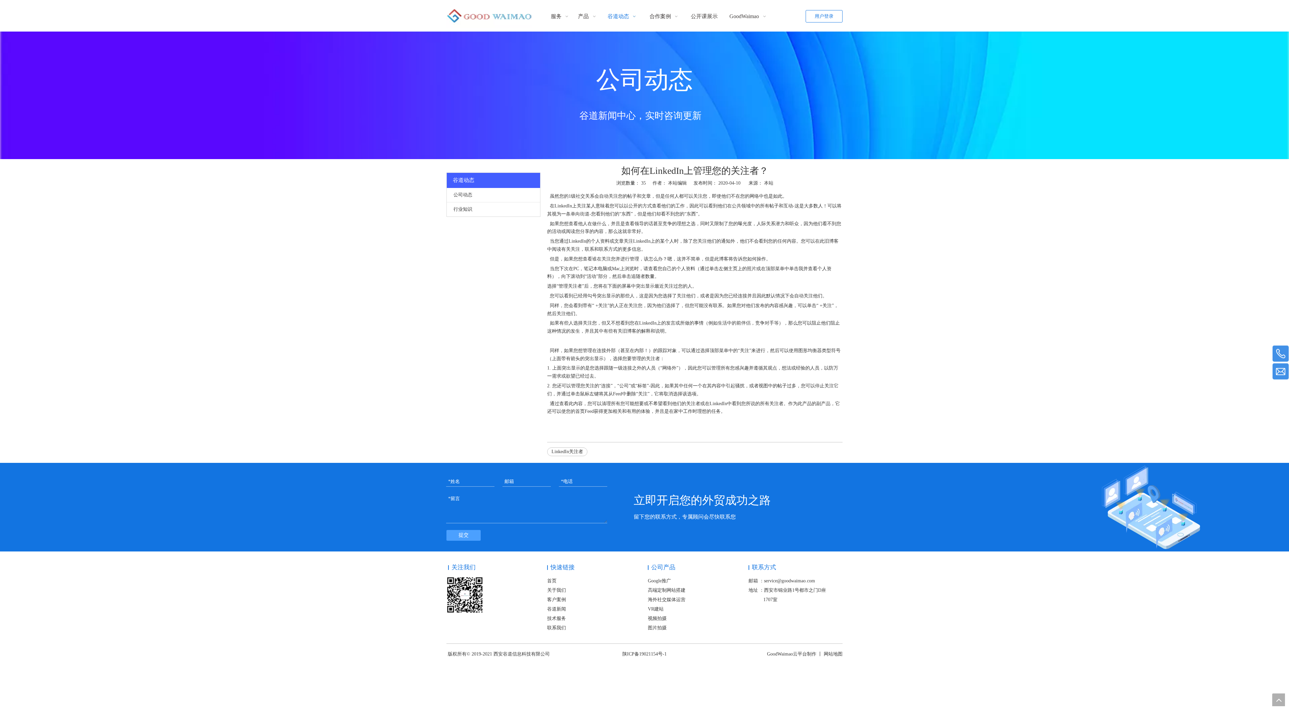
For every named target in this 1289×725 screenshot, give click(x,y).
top (1278, 699)
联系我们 (556, 627)
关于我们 (556, 590)
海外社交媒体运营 (666, 599)
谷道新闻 (556, 609)
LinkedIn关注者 (567, 451)
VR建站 (656, 609)
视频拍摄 (657, 618)
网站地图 (833, 654)
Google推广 (659, 580)
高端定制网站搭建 (666, 590)
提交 (464, 535)
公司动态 (462, 194)
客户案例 (556, 599)
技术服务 (556, 618)
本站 (768, 183)
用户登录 (824, 16)
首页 (552, 580)
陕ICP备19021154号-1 (644, 654)
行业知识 (462, 209)
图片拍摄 (657, 627)
